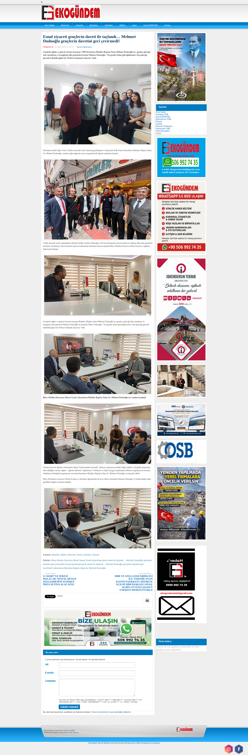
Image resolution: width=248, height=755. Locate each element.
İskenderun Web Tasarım (69, 732)
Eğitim (122, 25)
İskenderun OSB (163, 119)
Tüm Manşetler (163, 131)
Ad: (47, 664)
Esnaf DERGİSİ (151, 25)
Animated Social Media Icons (101, 743)
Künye (167, 25)
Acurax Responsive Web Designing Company (139, 743)
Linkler (159, 124)
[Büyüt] (202, 368)
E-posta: (49, 672)
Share (60, 596)
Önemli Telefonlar (164, 126)
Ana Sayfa (49, 25)
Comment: (50, 681)
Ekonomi (65, 25)
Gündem (109, 25)
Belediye (94, 25)
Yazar (158, 133)
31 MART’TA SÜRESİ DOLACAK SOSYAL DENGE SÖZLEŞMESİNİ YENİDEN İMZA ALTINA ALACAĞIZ (59, 579)
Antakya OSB (162, 114)
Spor (134, 25)
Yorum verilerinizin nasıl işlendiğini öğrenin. (111, 712)
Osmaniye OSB (163, 128)
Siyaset (79, 25)
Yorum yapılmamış (84, 47)
